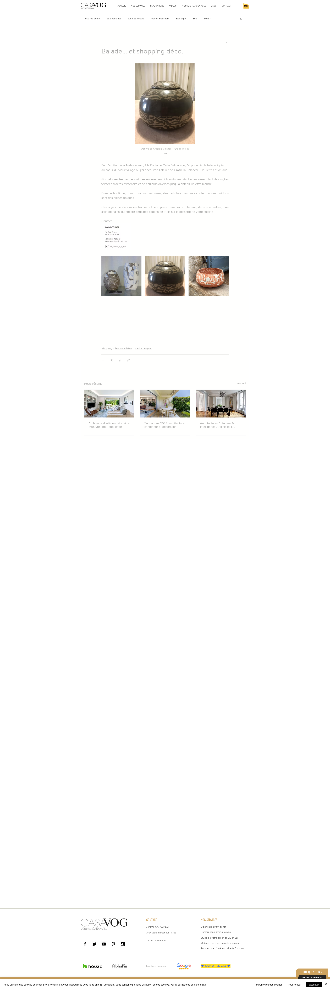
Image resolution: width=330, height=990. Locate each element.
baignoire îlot (114, 18)
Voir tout (241, 383)
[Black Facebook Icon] (85, 944)
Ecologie (181, 18)
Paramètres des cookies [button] (269, 984)
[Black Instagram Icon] (122, 944)
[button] (138, 6)
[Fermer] (326, 984)
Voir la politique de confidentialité (188, 984)
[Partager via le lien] (128, 360)
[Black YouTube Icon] (104, 944)
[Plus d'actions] (226, 42)
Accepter (314, 984)
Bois (195, 18)
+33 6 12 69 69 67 (156, 940)
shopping (107, 348)
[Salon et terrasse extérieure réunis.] (165, 403)
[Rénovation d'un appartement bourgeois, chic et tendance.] (221, 403)
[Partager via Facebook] (103, 360)
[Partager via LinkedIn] (120, 360)
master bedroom (160, 18)
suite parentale (136, 18)
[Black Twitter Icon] (94, 944)
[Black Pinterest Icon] (113, 944)
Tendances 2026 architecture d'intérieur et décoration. (164, 425)
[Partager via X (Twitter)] (111, 360)
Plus (206, 18)
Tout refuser (294, 984)
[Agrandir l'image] (121, 276)
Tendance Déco (123, 348)
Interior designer (143, 348)
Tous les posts (92, 18)
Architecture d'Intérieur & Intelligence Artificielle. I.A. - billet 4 (218, 425)
